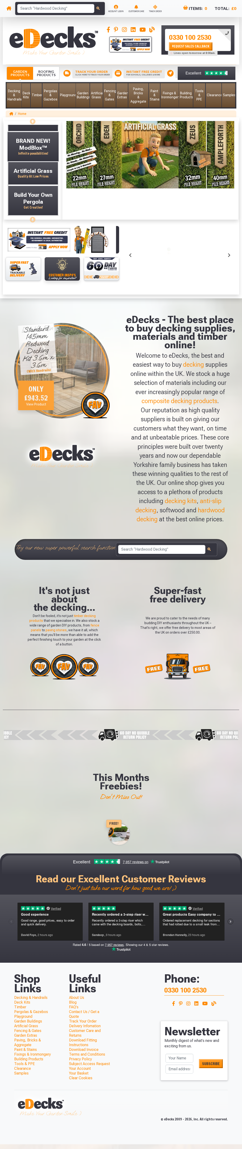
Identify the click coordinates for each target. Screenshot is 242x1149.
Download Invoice (84, 1049)
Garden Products (20, 73)
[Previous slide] (33, 120)
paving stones (56, 630)
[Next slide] (33, 218)
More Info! (142, 265)
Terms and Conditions (87, 1054)
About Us (76, 997)
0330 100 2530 (190, 37)
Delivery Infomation (85, 1026)
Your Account (80, 1068)
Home (22, 114)
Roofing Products (46, 73)
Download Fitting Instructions (83, 1042)
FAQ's (73, 1007)
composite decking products (179, 401)
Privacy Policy (80, 1059)
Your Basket (78, 1073)
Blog (73, 1002)
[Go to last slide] (130, 255)
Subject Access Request (89, 1064)
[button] (14, 95)
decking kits (181, 501)
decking (193, 364)
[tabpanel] (198, 40)
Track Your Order (83, 1021)
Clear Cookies (80, 1078)
